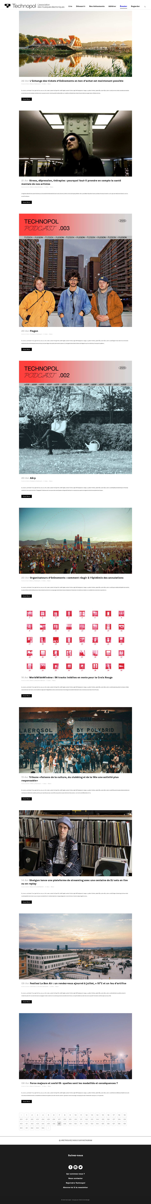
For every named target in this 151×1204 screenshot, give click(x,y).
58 (119, 1124)
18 (119, 1115)
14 (97, 1115)
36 (108, 1119)
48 (64, 1124)
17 (114, 1115)
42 (32, 1124)
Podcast (32, 334)
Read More (26, 99)
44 (43, 1124)
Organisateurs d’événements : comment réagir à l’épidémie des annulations (76, 577)
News (31, 84)
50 (75, 1124)
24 (43, 1119)
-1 (46, 187)
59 (124, 1124)
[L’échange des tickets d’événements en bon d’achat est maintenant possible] (75, 44)
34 (97, 1119)
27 (59, 1119)
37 (114, 1119)
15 (103, 1115)
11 (81, 1115)
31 (81, 1119)
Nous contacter (75, 1178)
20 (21, 1119)
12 (87, 1115)
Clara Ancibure (39, 187)
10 (76, 1115)
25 (48, 1119)
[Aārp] (75, 417)
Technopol (37, 84)
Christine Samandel (42, 986)
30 (75, 1119)
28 (64, 1119)
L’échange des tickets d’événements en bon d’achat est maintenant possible (76, 80)
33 (92, 1119)
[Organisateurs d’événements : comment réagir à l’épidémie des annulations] (75, 541)
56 (108, 1124)
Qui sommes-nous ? (75, 1174)
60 (21, 1128)
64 (43, 1128)
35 (103, 1119)
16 (108, 1115)
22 (32, 1119)
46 (54, 1124)
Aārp (33, 478)
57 (114, 1124)
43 (37, 1124)
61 (27, 1128)
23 (37, 1119)
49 (70, 1124)
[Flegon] (75, 270)
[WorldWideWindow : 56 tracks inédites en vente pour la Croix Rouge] (75, 640)
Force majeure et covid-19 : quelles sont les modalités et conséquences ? (74, 1083)
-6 (44, 1086)
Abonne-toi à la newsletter (75, 1187)
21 (27, 1119)
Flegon (34, 331)
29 (70, 1119)
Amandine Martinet (40, 680)
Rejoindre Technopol (75, 1183)
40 (21, 1124)
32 (86, 1119)
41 (27, 1124)
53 (92, 1124)
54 (97, 1124)
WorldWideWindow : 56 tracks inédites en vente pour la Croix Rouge (70, 677)
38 (119, 1119)
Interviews (33, 986)
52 (86, 1124)
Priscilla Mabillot (39, 886)
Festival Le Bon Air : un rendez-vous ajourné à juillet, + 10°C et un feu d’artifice (78, 983)
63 (37, 1128)
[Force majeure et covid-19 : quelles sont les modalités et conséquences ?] (75, 1046)
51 (81, 1124)
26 (54, 1119)
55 (103, 1124)
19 (125, 1115)
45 (48, 1124)
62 (32, 1128)
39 (124, 1119)
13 (92, 1115)
